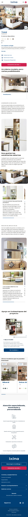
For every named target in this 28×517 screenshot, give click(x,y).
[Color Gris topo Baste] (3, 388)
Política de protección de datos (13, 510)
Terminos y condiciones (13, 509)
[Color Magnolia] (10, 39)
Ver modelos (13, 350)
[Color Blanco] (2, 39)
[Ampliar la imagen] (25, 27)
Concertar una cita (14, 64)
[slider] (14, 218)
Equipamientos (4, 479)
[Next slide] (25, 202)
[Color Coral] (20, 388)
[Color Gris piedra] (13, 39)
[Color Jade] (25, 388)
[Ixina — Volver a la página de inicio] (14, 2)
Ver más (3, 51)
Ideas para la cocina (5, 482)
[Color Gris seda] (8, 39)
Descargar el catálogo (13, 464)
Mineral (6, 382)
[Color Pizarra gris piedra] (7, 388)
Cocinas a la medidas (6, 477)
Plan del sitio (14, 512)
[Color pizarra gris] (5, 388)
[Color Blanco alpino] (5, 39)
